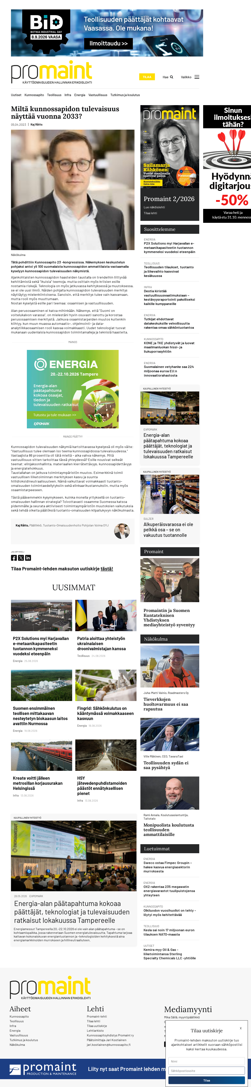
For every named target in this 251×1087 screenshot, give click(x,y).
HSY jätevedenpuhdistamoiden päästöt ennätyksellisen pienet (102, 785)
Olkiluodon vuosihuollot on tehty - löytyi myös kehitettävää (170, 912)
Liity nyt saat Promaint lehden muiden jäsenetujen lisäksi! (157, 1068)
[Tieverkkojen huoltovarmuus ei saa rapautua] (169, 666)
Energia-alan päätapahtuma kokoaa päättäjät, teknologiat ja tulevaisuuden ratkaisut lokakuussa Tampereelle (72, 911)
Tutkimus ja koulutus (125, 95)
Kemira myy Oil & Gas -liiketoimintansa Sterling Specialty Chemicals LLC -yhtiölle (170, 953)
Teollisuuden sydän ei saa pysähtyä (166, 765)
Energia (79, 95)
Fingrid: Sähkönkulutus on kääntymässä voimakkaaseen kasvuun (105, 713)
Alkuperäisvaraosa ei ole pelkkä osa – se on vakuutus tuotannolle (168, 529)
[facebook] (14, 558)
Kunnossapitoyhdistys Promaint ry (110, 1035)
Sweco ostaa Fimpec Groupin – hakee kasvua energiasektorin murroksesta (168, 866)
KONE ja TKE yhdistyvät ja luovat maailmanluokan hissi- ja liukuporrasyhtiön (169, 347)
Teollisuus (54, 95)
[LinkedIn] (28, 558)
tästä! (107, 568)
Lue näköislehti (154, 207)
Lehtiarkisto (95, 1030)
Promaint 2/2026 (169, 199)
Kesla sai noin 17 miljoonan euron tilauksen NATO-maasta (169, 932)
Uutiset (16, 95)
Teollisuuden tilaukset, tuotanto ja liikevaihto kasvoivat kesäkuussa (169, 271)
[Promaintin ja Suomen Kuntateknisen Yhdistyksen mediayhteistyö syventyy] (169, 580)
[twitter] (21, 558)
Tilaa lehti (150, 213)
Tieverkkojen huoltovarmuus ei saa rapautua (166, 703)
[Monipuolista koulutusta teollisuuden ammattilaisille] (169, 793)
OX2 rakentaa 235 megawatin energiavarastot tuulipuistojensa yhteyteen (169, 890)
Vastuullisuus (97, 95)
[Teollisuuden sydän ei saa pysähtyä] (169, 734)
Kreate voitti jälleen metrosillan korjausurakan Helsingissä (38, 783)
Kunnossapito (34, 95)
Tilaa (147, 77)
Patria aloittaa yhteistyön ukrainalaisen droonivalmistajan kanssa (101, 643)
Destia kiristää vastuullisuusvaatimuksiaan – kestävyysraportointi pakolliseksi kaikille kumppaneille (169, 297)
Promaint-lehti (97, 1016)
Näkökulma (17, 1044)
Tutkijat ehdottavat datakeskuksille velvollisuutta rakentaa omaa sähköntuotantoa (169, 323)
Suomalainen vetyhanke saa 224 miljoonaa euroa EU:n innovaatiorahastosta (169, 370)
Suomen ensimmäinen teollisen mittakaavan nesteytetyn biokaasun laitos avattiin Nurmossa (40, 716)
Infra (68, 95)
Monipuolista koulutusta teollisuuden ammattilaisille (169, 829)
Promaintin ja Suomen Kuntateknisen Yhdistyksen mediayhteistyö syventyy (169, 617)
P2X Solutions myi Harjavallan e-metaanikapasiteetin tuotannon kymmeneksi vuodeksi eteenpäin (41, 646)
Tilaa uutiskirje (97, 1026)
